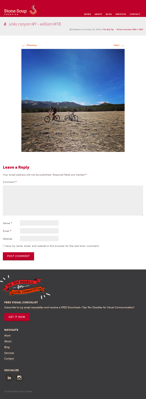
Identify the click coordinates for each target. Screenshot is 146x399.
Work (87, 14)
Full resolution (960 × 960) (131, 29)
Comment (10, 182)
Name (7, 223)
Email (7, 231)
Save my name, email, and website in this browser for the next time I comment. (52, 246)
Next (119, 45)
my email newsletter (32, 307)
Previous (29, 45)
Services (120, 14)
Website (7, 238)
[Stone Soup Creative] (20, 10)
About (98, 14)
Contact (135, 14)
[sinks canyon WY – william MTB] (73, 100)
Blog (109, 14)
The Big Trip (108, 29)
